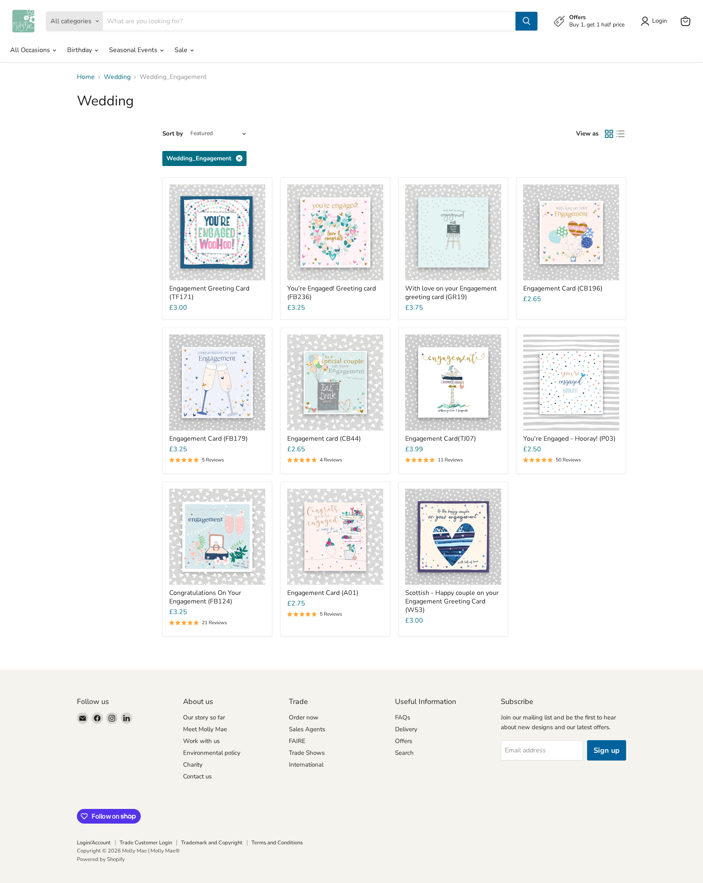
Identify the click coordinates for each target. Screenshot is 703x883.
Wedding (117, 77)
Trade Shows (307, 753)
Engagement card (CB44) (324, 438)
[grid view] (609, 134)
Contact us (197, 776)
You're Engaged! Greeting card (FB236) (331, 293)
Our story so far (204, 717)
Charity (193, 765)
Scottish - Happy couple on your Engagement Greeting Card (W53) (452, 601)
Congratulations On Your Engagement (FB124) (205, 597)
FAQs (402, 717)
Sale (182, 50)
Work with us (201, 741)
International (306, 765)
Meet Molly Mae (205, 729)
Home (86, 77)
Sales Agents (307, 729)
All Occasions (31, 50)
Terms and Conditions (277, 842)
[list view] (620, 134)
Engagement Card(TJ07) (440, 438)
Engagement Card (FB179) (208, 438)
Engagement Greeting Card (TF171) (209, 293)
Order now (304, 717)
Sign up (607, 750)
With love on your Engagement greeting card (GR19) (451, 293)
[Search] (526, 21)
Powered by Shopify (101, 859)
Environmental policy (211, 753)
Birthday (80, 50)
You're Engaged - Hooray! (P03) (569, 438)
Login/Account (94, 842)
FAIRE (297, 741)
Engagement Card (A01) (322, 592)
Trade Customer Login (146, 842)
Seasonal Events (134, 50)
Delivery (406, 729)
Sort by (172, 133)
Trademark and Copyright (211, 842)
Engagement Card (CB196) (563, 288)
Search (404, 753)
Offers (403, 741)
